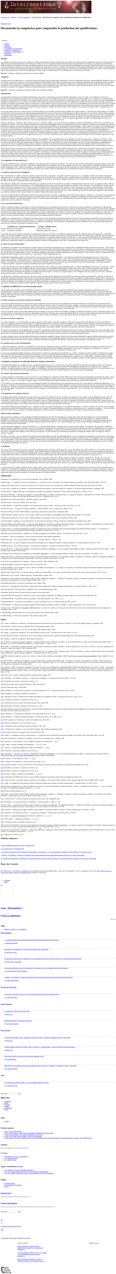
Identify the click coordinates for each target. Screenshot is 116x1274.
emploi (6, 1103)
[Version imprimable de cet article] (11, 1226)
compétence (7, 1101)
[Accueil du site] (46, 13)
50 (43, 327)
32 (86, 252)
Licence (6, 1186)
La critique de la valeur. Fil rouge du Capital (17, 1011)
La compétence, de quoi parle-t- (13, 48)
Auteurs (6, 1121)
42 (101, 276)
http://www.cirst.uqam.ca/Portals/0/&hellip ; (22, 755)
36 (38, 260)
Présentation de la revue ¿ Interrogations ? (16, 1156)
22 (62, 188)
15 (79, 140)
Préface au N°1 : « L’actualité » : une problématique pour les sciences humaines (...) (32, 1254)
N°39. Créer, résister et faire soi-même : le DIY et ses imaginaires (23, 1136)
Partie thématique (37, 17)
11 (63, 118)
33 (44, 254)
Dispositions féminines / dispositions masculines (18, 1020)
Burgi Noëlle (30, 845)
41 (40, 273)
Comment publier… (10, 1183)
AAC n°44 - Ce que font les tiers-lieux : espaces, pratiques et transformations (26, 1171)
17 (104, 153)
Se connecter (5, 1238)
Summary (7, 45)
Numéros (13, 17)
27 (62, 220)
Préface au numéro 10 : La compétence (15, 929)
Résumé (6, 43)
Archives (4, 1145)
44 (5, 283)
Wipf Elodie (92, 858)
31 (103, 251)
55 (66, 358)
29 (62, 249)
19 (77, 167)
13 (78, 124)
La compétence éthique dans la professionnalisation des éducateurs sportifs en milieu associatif (31, 940)
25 (60, 198)
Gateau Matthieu (11, 1059)
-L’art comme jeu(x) (6, 849)
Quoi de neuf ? (6, 1193)
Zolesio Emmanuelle (12, 1024)
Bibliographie (8, 55)
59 (36, 441)
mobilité (6, 1106)
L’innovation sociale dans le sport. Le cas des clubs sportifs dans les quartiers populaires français (31, 994)
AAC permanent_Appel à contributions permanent (18, 1170)
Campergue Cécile (86, 852)
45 (75, 290)
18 (84, 165)
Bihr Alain (10, 1014)
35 (76, 258)
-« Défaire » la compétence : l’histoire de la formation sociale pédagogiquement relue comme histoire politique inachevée (35, 855)
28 (80, 235)
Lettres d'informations (9, 1203)
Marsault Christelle (12, 943)
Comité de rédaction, (23, 1253)
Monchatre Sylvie (6, 23)
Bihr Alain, (20, 1259)
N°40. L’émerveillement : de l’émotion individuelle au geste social (24, 1134)
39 (93, 271)
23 (69, 190)
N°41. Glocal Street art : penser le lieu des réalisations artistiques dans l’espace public (29, 1133)
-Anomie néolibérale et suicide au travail (12, 845)
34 (7, 258)
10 (40, 115)
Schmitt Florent (19, 849)
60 (82, 462)
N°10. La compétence (24, 17)
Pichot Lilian (85, 858)
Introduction (7, 47)
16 (102, 148)
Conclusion (7, 53)
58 (57, 383)
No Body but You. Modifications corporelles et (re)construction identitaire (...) (30, 1247)
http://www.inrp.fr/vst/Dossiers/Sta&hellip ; (85, 656)
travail (6, 1109)
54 (74, 350)
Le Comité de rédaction (11, 1158)
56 (49, 368)
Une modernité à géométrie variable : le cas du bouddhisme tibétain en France (26, 1082)
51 (93, 327)
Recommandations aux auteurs (13, 1185)
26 (86, 208)
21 (36, 183)
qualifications (8, 1108)
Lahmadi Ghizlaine (12, 1069)
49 (91, 325)
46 (69, 291)
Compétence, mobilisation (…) (13, 50)
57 (95, 368)
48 (20, 313)
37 (14, 262)
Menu (6, 882)
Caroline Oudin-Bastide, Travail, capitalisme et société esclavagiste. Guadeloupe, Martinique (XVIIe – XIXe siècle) (37, 1037)
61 (86, 467)
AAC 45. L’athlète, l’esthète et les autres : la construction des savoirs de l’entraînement (29, 1173)
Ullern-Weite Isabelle (78, 855)
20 (39, 180)
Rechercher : (4, 1093)
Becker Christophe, (23, 1246)
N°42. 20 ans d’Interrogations (13, 1131)
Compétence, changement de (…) (14, 52)
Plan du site (13, 1238)
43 (31, 278)
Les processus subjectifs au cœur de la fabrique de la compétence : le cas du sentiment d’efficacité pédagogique (36, 968)
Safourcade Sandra (12, 971)
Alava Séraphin (22, 971)
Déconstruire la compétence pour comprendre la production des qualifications (26, 949)
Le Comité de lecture (10, 1160)
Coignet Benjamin (12, 997)
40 (14, 273)
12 (100, 118)
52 (108, 330)
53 (107, 346)
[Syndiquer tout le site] (23, 1238)
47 (73, 308)
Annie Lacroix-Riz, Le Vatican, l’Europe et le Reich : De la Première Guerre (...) (31, 1260)
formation (7, 1104)
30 (26, 251)
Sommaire (7, 880)
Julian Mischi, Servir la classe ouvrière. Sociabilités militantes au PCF (24, 1056)
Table (3, 926)
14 (40, 129)
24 (17, 195)
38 (64, 268)
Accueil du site (5, 17)
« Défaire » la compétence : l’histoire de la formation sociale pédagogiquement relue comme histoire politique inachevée (38, 977)
